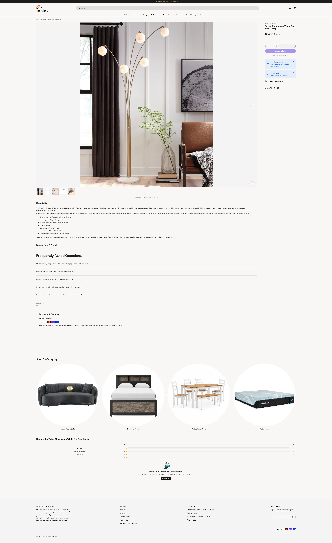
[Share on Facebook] (274, 88)
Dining (145, 15)
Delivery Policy (125, 517)
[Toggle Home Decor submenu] (173, 15)
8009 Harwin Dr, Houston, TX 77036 (198, 517)
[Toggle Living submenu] (130, 15)
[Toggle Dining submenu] (148, 15)
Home (37, 19)
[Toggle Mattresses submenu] (161, 15)
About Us (123, 510)
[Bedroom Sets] (133, 395)
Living (126, 15)
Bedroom (136, 15)
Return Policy (124, 520)
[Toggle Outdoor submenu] (183, 15)
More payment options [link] (280, 55)
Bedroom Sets (133, 429)
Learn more (175, 2)
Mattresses (155, 15)
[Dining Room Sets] (198, 395)
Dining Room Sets (199, 429)
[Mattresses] (264, 395)
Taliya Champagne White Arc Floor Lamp (51, 19)
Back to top (166, 496)
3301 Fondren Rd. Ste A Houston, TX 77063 (200, 510)
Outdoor (179, 15)
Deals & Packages (192, 15)
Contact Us (204, 15)
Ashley (267, 23)
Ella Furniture (43, 536)
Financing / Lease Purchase (128, 523)
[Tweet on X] (271, 88)
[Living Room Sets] (67, 395)
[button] (295, 8)
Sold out (286, 46)
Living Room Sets (68, 429)
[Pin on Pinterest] (278, 88)
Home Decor (167, 15)
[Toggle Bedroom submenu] (140, 15)
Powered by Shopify (52, 536)
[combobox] (167, 8)
